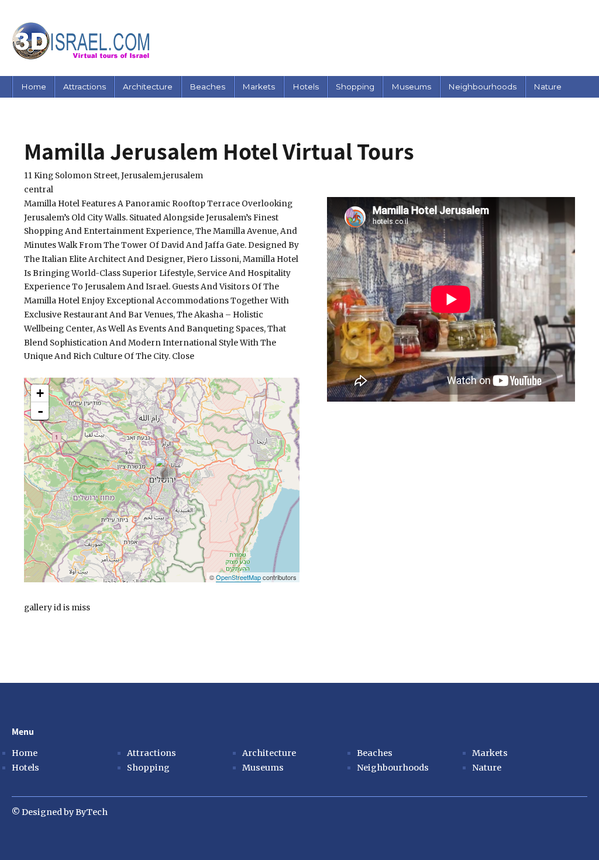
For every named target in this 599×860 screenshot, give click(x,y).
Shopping (355, 86)
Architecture (148, 86)
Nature (547, 86)
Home (33, 86)
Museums (411, 86)
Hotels (305, 86)
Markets (258, 86)
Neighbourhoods (482, 86)
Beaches (207, 86)
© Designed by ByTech (60, 812)
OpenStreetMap (238, 577)
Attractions (84, 86)
